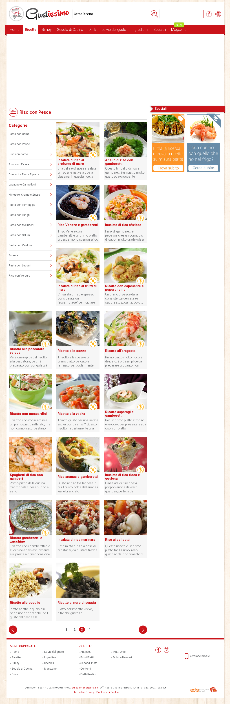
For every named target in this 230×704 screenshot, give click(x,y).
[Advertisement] (115, 69)
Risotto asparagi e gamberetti (119, 414)
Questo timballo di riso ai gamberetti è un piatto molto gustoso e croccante (125, 172)
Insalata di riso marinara (76, 540)
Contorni (85, 668)
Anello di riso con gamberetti (119, 162)
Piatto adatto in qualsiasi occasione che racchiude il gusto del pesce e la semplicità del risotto (29, 613)
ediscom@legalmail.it (85, 687)
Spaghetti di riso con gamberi (26, 477)
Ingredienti (140, 29)
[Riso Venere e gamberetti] (78, 219)
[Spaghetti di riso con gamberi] (30, 471)
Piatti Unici (119, 651)
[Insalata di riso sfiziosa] (125, 219)
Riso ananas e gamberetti (78, 477)
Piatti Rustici (88, 674)
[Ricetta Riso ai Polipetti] (125, 534)
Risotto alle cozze (72, 351)
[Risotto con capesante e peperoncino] (125, 282)
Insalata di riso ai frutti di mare (77, 288)
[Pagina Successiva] (143, 630)
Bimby (47, 29)
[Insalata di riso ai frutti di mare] (78, 282)
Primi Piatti (87, 657)
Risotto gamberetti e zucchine (26, 539)
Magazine (178, 28)
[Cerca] (154, 14)
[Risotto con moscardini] (30, 408)
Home (15, 29)
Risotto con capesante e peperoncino (124, 288)
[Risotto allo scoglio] (30, 597)
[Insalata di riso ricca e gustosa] (125, 471)
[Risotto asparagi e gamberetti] (125, 408)
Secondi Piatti (88, 663)
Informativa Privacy (83, 692)
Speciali (159, 29)
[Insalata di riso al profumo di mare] (78, 156)
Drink (92, 29)
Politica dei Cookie (107, 692)
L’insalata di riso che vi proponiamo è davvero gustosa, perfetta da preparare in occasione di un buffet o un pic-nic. (125, 487)
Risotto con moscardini (28, 414)
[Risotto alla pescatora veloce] (30, 345)
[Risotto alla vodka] (78, 408)
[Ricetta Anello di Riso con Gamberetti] (125, 156)
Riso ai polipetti (117, 540)
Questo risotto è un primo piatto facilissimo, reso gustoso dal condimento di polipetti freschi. (124, 550)
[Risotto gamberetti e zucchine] (30, 534)
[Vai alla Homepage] (40, 13)
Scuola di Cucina (70, 29)
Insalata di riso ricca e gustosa (122, 477)
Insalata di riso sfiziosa (123, 225)
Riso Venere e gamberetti (78, 225)
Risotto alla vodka (71, 414)
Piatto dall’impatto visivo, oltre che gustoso (75, 611)
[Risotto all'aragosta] (125, 345)
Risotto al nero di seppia (77, 603)
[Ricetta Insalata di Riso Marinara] (78, 534)
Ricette (30, 29)
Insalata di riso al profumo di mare (71, 162)
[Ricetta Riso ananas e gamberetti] (78, 471)
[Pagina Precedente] (13, 630)
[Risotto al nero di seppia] (78, 597)
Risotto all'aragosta (120, 351)
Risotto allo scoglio (25, 603)
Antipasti (85, 651)
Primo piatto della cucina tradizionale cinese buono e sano (29, 487)
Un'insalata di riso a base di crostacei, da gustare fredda (77, 548)
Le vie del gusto (114, 29)
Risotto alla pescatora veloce (27, 351)
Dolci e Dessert (122, 657)
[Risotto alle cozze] (78, 345)
